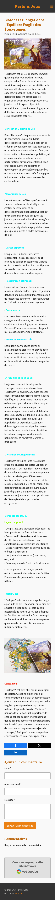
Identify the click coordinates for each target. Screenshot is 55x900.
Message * (9, 799)
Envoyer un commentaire (20, 825)
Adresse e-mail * (12, 784)
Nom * (7, 768)
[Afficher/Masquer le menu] (52, 6)
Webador (18, 893)
